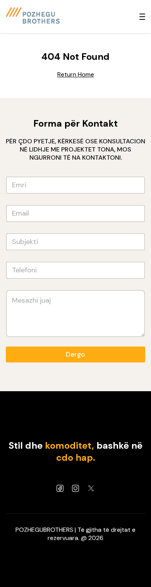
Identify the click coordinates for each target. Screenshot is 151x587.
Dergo (75, 354)
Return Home (75, 74)
